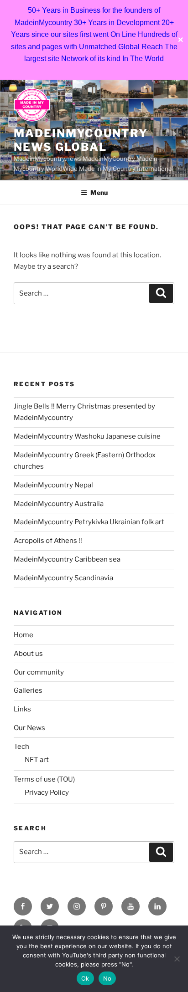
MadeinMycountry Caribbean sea (67, 559)
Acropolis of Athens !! (48, 541)
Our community (39, 672)
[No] (176, 958)
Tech (21, 746)
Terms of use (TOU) (44, 779)
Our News (29, 728)
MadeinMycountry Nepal (53, 485)
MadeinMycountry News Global (81, 140)
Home (23, 635)
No (107, 978)
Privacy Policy (47, 792)
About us (28, 653)
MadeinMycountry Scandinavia (63, 578)
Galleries (28, 690)
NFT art (37, 760)
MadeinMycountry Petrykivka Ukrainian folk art (89, 522)
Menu (99, 192)
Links (22, 709)
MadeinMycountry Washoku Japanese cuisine (87, 436)
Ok (85, 978)
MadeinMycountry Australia (59, 504)
